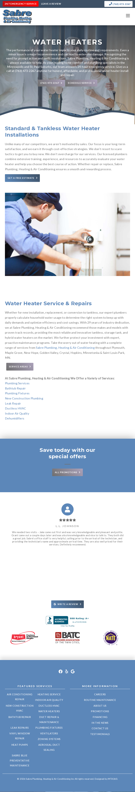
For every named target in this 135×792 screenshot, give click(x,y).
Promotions (100, 711)
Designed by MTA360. (106, 779)
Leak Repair (13, 403)
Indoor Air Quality (17, 413)
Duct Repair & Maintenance (49, 719)
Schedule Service (80, 83)
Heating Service (49, 694)
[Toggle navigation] (127, 15)
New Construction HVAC (20, 708)
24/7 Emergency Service (21, 3)
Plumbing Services (17, 383)
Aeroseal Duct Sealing (49, 747)
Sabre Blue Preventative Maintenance (19, 760)
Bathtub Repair (15, 388)
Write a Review (67, 604)
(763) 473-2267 (121, 4)
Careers (100, 694)
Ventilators (49, 733)
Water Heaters (49, 711)
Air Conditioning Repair (19, 697)
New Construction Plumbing (24, 398)
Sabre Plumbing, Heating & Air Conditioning (65, 347)
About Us (100, 705)
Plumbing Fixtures (17, 393)
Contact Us (100, 728)
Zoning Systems (49, 738)
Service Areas (18, 366)
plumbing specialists (103, 62)
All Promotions (66, 472)
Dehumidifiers (14, 418)
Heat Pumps (19, 744)
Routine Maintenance (100, 699)
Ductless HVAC (15, 408)
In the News (100, 722)
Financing (100, 716)
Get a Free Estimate (21, 178)
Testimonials (100, 734)
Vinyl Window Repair (19, 736)
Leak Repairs (20, 727)
